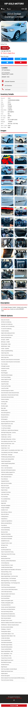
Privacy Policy (14, 698)
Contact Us (8, 698)
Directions (20, 698)
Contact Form (6, 309)
